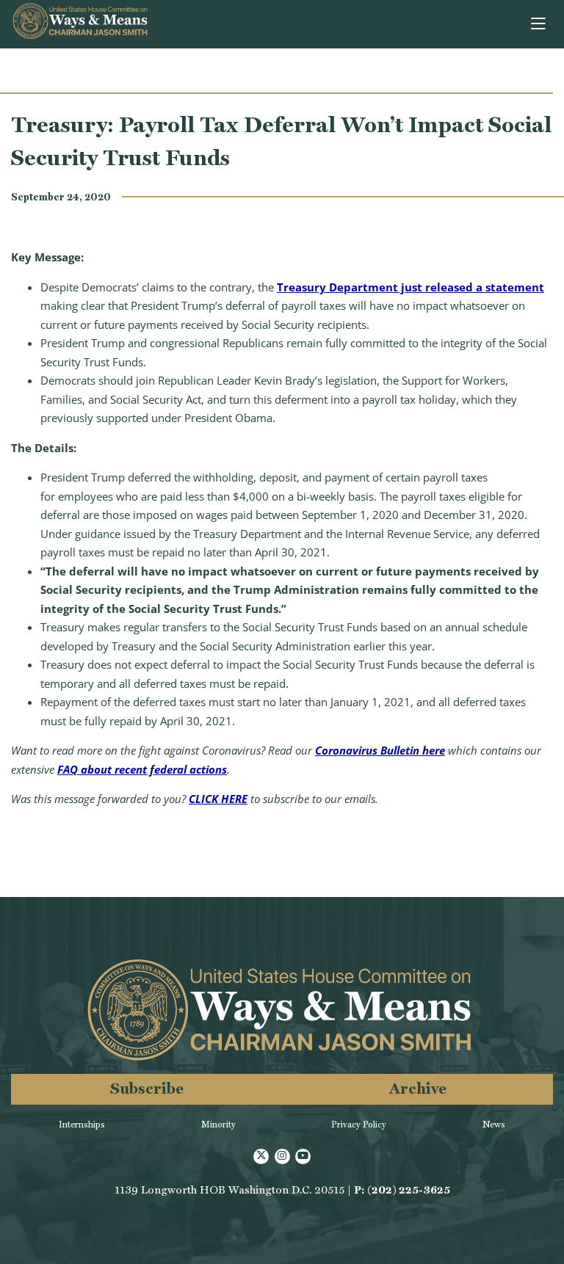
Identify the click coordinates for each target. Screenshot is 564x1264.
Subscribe (147, 1088)
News (493, 1124)
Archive (417, 1088)
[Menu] (539, 24)
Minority (218, 1124)
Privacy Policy (358, 1124)
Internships (82, 1124)
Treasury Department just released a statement (410, 287)
